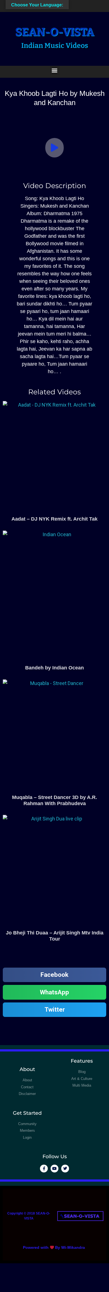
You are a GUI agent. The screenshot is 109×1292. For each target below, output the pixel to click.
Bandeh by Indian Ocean (54, 668)
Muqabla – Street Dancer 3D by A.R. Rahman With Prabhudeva (54, 800)
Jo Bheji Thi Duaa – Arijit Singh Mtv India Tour (54, 936)
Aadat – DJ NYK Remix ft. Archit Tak (54, 519)
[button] (54, 70)
